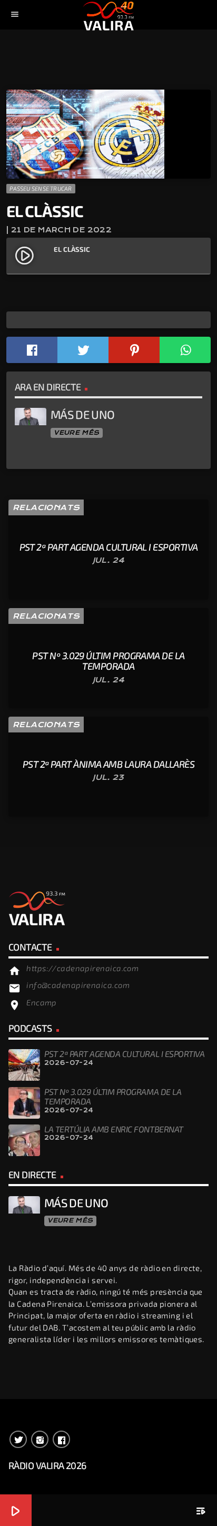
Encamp (41, 1002)
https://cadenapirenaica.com (82, 968)
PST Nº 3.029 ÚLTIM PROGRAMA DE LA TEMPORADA (112, 1096)
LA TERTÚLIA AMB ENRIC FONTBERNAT (113, 1129)
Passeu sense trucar (40, 188)
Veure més (76, 432)
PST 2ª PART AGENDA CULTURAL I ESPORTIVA (124, 1054)
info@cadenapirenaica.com (78, 985)
